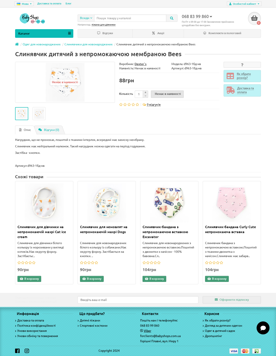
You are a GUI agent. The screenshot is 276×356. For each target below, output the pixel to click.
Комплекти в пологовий (224, 33)
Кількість (126, 93)
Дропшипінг (213, 336)
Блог (68, 3)
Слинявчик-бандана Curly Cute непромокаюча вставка (230, 229)
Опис (27, 130)
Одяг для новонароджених (42, 44)
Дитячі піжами (90, 320)
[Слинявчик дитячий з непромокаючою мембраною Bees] (21, 113)
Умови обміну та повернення (37, 336)
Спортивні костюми (93, 325)
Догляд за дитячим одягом (223, 325)
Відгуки (107, 33)
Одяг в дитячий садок (220, 330)
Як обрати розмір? (218, 320)
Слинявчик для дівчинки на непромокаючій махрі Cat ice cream (41, 232)
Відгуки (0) (51, 130)
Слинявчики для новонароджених (88, 44)
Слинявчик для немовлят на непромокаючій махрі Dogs (103, 229)
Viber (147, 330)
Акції (160, 33)
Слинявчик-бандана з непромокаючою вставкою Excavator (165, 232)
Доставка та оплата (49, 3)
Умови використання (32, 330)
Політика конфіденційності (36, 325)
